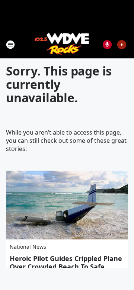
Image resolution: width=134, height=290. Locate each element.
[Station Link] (62, 44)
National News (28, 246)
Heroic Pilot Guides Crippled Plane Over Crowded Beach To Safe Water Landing (66, 266)
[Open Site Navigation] (10, 44)
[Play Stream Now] (121, 44)
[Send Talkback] (107, 44)
